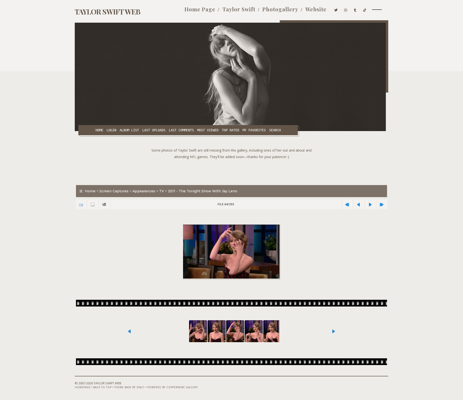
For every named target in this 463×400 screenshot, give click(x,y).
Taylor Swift (238, 9)
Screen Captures (114, 191)
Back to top (102, 387)
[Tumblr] (355, 9)
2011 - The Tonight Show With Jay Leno (202, 191)
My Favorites (254, 130)
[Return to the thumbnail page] (81, 204)
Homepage (83, 387)
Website (316, 9)
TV (161, 191)
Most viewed (207, 130)
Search (275, 130)
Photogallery (280, 9)
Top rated (230, 130)
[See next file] (370, 204)
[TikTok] (365, 9)
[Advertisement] (231, 171)
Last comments (181, 130)
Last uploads (153, 130)
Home (99, 130)
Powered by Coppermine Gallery (172, 387)
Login (111, 130)
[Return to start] (347, 204)
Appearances (143, 191)
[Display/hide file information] (92, 204)
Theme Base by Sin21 (129, 387)
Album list (129, 130)
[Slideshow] (104, 204)
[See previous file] (358, 204)
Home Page (199, 9)
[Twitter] (336, 9)
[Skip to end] (382, 204)
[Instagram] (346, 9)
